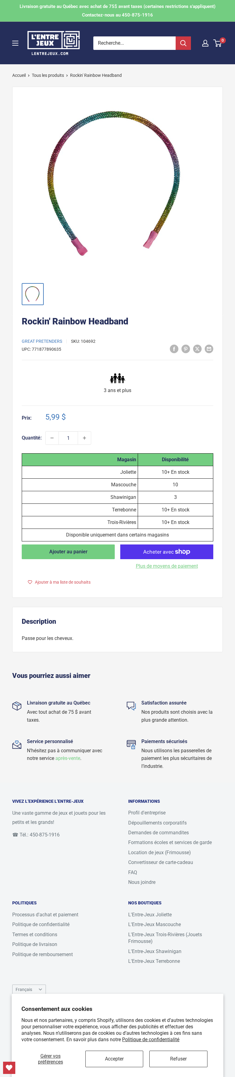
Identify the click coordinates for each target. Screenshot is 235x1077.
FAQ (132, 872)
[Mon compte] (205, 43)
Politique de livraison (34, 944)
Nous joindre (141, 882)
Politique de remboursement (42, 954)
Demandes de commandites (158, 833)
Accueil (19, 75)
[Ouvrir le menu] (15, 43)
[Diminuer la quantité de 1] (52, 438)
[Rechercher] (183, 43)
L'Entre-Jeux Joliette (150, 915)
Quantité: (32, 438)
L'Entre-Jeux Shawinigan (154, 951)
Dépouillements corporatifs (157, 823)
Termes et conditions (34, 934)
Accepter (114, 1059)
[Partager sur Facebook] (174, 348)
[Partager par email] (209, 348)
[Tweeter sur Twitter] (197, 348)
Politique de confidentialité (150, 1039)
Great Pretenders (42, 341)
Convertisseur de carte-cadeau (160, 862)
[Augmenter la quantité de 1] (84, 438)
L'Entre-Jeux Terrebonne (154, 961)
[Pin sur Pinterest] (185, 348)
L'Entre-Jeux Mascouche (154, 924)
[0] (218, 43)
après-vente (67, 758)
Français (24, 989)
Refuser (178, 1059)
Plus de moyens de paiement (167, 566)
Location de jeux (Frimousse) (159, 852)
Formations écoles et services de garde (170, 842)
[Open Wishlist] (9, 1068)
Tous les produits (48, 75)
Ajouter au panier (68, 552)
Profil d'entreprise (147, 813)
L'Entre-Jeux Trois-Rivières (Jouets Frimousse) (165, 938)
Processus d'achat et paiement (45, 915)
